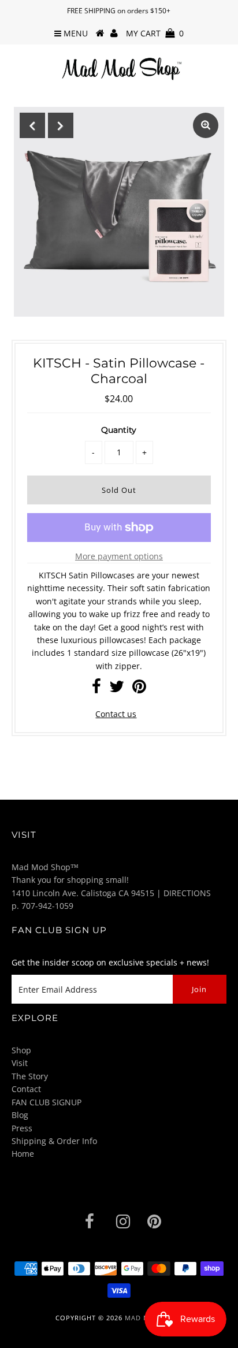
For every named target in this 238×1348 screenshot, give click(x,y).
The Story (30, 1076)
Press (22, 1128)
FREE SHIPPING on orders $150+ (118, 11)
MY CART (155, 33)
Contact (26, 1088)
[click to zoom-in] (205, 125)
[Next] (60, 125)
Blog (20, 1114)
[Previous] (32, 125)
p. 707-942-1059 (42, 905)
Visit (20, 1062)
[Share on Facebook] (96, 689)
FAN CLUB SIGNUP (46, 1102)
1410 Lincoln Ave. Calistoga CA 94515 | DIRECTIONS (111, 892)
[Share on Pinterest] (139, 689)
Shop (21, 1050)
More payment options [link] (119, 556)
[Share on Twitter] (116, 689)
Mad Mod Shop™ (45, 866)
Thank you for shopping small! (70, 879)
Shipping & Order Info (54, 1140)
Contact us (115, 713)
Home (23, 1153)
